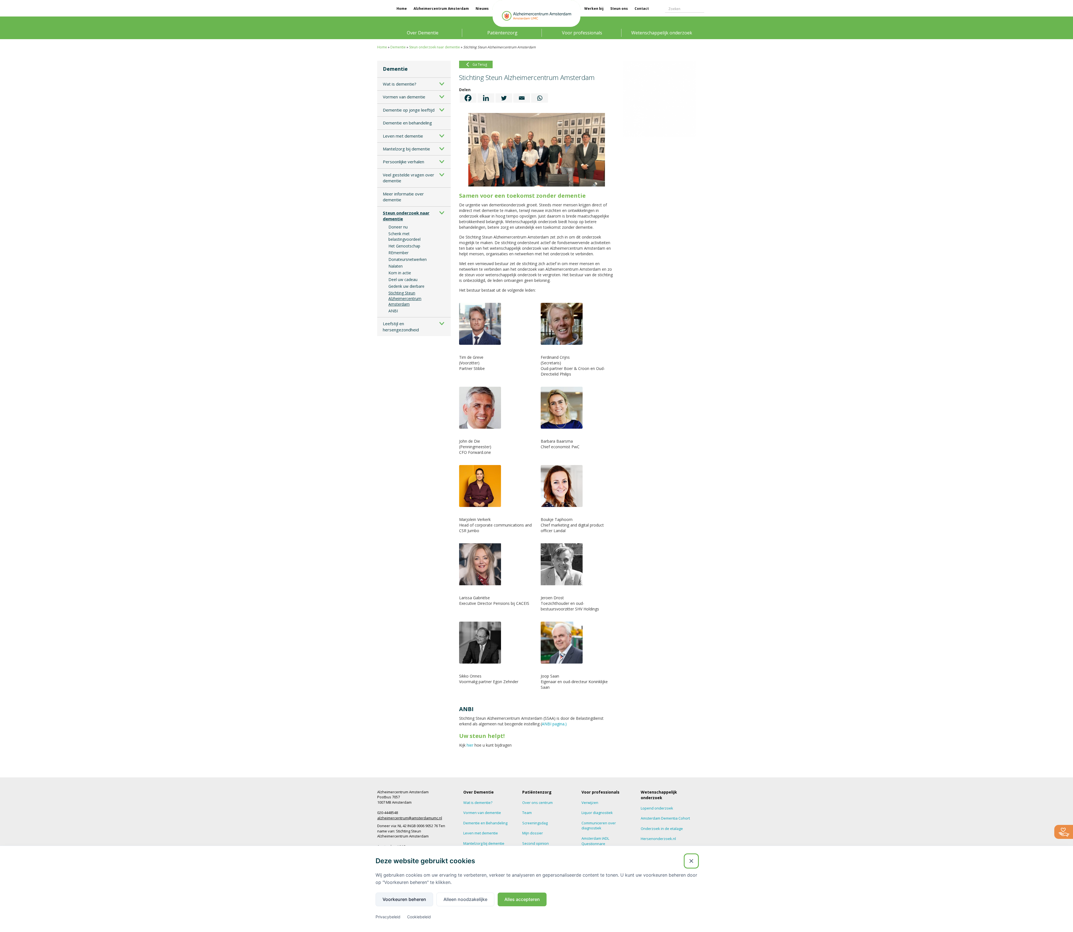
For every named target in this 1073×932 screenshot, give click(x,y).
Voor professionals (582, 33)
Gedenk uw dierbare (406, 286)
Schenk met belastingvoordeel (404, 236)
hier (470, 745)
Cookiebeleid (419, 916)
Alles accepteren (522, 899)
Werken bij (594, 8)
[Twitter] (503, 98)
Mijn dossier (532, 833)
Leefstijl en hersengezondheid (401, 326)
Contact (642, 8)
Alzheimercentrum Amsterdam (441, 8)
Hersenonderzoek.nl (658, 838)
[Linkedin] (486, 98)
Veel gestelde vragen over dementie (408, 177)
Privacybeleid (388, 916)
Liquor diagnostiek (597, 812)
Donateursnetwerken (407, 259)
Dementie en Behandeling (485, 822)
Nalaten (395, 266)
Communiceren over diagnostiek (598, 825)
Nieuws (482, 8)
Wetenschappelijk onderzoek (661, 33)
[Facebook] (468, 98)
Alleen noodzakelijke (465, 899)
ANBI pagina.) (554, 723)
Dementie (398, 47)
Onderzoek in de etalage (662, 828)
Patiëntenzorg (502, 33)
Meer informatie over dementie (403, 196)
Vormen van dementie (404, 97)
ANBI (393, 310)
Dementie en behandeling (407, 123)
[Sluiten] (691, 861)
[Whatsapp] (539, 98)
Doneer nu (398, 227)
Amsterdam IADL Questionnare (595, 841)
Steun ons (619, 8)
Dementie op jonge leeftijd (409, 110)
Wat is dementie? (399, 84)
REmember (398, 252)
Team (527, 812)
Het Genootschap (404, 246)
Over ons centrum (537, 802)
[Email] (521, 98)
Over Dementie (422, 33)
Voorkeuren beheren (404, 899)
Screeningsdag (535, 822)
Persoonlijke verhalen (403, 161)
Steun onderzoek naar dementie (434, 47)
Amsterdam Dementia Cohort (665, 818)
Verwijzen (589, 802)
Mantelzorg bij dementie (406, 149)
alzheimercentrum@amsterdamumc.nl (409, 817)
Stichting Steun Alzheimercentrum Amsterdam (404, 298)
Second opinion (535, 843)
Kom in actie (399, 272)
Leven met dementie (403, 136)
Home (402, 8)
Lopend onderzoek (657, 808)
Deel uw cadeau (402, 279)
